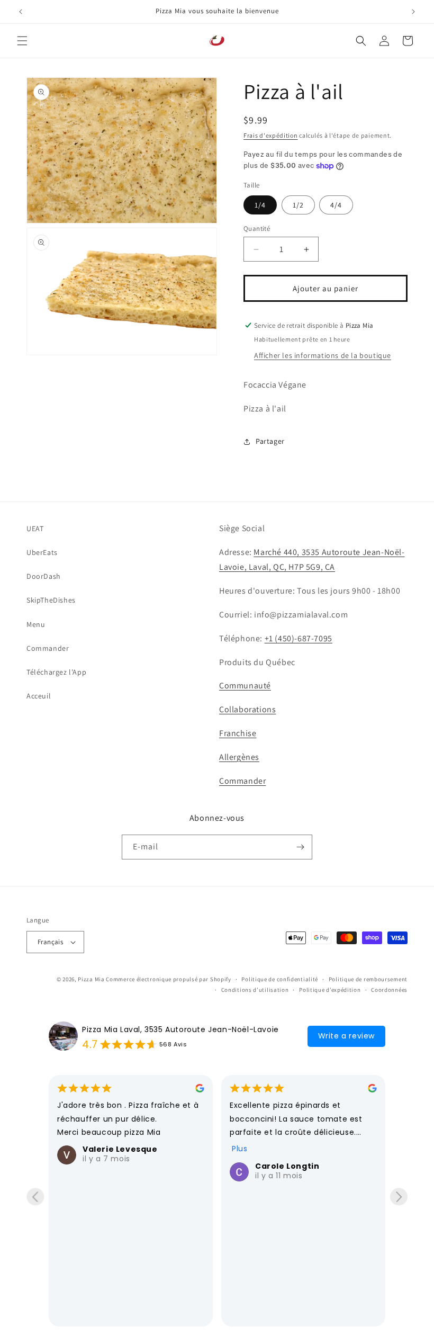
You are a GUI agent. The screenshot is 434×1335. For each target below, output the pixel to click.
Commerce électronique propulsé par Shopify (168, 979)
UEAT (34, 528)
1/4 (260, 205)
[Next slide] (399, 1196)
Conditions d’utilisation (255, 989)
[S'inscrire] (300, 847)
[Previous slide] (35, 1196)
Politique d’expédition (329, 989)
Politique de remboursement (368, 979)
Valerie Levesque (120, 1149)
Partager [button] (270, 441)
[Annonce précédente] (20, 11)
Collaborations (247, 709)
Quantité (256, 228)
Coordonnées (389, 989)
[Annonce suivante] (413, 11)
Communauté (245, 685)
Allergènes (239, 757)
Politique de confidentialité (279, 979)
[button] (22, 40)
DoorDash (43, 576)
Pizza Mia (91, 979)
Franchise (237, 733)
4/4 (336, 205)
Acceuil (38, 696)
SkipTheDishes (51, 600)
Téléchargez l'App (56, 672)
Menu (35, 624)
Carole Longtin (287, 1166)
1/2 (298, 205)
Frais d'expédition (270, 135)
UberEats (42, 552)
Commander (47, 648)
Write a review (346, 1036)
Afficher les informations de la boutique (322, 355)
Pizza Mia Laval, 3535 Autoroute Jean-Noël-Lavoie (180, 1029)
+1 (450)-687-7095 (298, 638)
